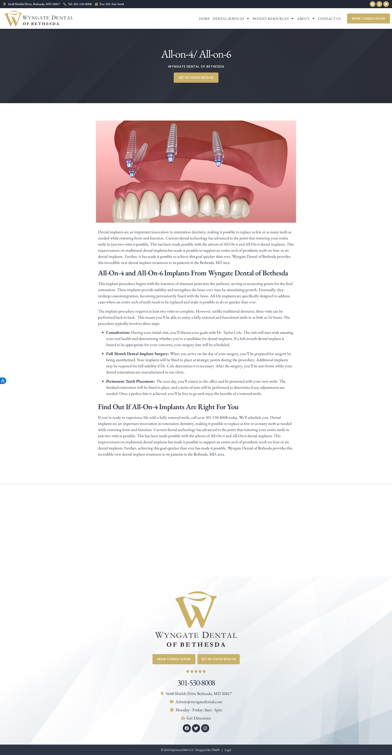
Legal (228, 750)
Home (204, 18)
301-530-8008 (196, 682)
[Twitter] (386, 4)
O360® (215, 750)
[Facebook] (372, 4)
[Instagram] (379, 4)
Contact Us (329, 18)
